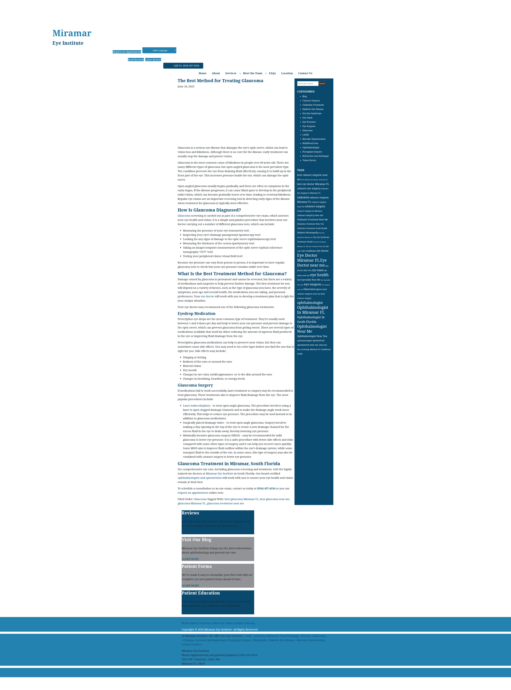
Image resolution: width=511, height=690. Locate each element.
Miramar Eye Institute (219, 473)
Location (287, 73)
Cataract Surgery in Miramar (309, 211)
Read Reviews (136, 59)
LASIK (305, 134)
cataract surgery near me (310, 215)
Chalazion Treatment (313, 104)
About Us (195, 623)
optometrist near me (307, 344)
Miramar (72, 33)
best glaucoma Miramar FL (242, 499)
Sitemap (249, 623)
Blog (304, 96)
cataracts (303, 197)
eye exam (318, 270)
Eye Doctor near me (312, 263)
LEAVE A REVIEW (193, 532)
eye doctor (207, 296)
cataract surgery (315, 206)
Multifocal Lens (310, 143)
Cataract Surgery (311, 100)
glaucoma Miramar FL (192, 503)
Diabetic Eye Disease (313, 109)
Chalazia (188, 640)
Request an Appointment (127, 51)
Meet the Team (252, 73)
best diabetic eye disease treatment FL (314, 180)
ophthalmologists (304, 340)
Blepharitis (260, 640)
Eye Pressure (309, 121)
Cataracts (259, 636)
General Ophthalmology (211, 640)
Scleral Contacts (192, 644)
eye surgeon (312, 284)
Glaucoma (184, 215)
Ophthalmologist (310, 147)
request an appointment (193, 492)
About (216, 73)
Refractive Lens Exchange (315, 156)
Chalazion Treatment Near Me (312, 219)
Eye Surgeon (308, 126)
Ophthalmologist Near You (312, 336)
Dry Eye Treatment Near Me (315, 246)
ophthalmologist (310, 302)
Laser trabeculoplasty (196, 405)
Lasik (248, 636)
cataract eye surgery (309, 188)
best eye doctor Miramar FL (313, 184)
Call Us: (186, 65)
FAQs (272, 73)
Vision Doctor (309, 160)
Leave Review (153, 59)
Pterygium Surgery (312, 151)
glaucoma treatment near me (225, 503)
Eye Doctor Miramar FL (308, 258)
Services (230, 73)
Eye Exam (307, 117)
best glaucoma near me (274, 499)
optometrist (319, 340)
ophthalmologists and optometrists (200, 478)
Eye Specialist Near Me (308, 279)
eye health (319, 274)
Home (203, 73)
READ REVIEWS (214, 532)
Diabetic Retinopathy (308, 232)
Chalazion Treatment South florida (312, 228)
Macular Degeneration (313, 138)
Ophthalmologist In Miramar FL (312, 310)
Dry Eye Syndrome (312, 113)
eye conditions (308, 250)
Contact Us (305, 73)
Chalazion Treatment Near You (310, 224)
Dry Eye (306, 636)
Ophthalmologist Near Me (312, 329)
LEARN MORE (190, 559)
